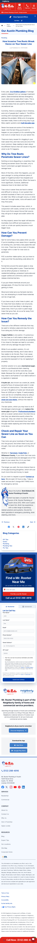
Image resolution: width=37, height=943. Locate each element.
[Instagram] (11, 787)
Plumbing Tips (7, 546)
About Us (4, 810)
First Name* (6, 612)
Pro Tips (5, 548)
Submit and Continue (18, 679)
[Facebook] (9, 527)
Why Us (3, 818)
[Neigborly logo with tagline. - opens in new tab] (27, 691)
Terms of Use (5, 893)
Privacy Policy (29, 667)
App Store (19, 745)
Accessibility (5, 900)
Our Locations (5, 844)
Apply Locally (5, 826)
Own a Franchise (6, 822)
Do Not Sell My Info (6, 903)
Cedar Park (22, 453)
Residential (11, 606)
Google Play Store (20, 750)
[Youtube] (15, 787)
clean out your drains (9, 400)
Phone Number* (7, 635)
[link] (28, 527)
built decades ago (27, 123)
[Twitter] (14, 527)
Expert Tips (5, 840)
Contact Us (5, 814)
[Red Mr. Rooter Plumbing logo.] (18, 764)
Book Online (19, 8)
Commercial (28, 606)
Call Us (27, 8)
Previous (7, 522)
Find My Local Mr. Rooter (18, 594)
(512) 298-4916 (23, 598)
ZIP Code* (6, 650)
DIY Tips (5, 539)
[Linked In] (23, 527)
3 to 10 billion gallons (18, 92)
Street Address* (7, 642)
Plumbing (4, 38)
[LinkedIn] (23, 787)
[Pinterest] (18, 527)
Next (31, 522)
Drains (5, 541)
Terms (22, 667)
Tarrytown (14, 453)
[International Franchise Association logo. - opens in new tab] (4, 857)
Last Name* (6, 620)
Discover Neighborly (17, 730)
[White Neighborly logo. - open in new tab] (5, 1)
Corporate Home (6, 852)
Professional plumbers (26, 411)
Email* (4, 627)
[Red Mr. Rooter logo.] (10, 691)
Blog (2, 836)
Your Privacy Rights (9, 907)
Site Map (4, 848)
